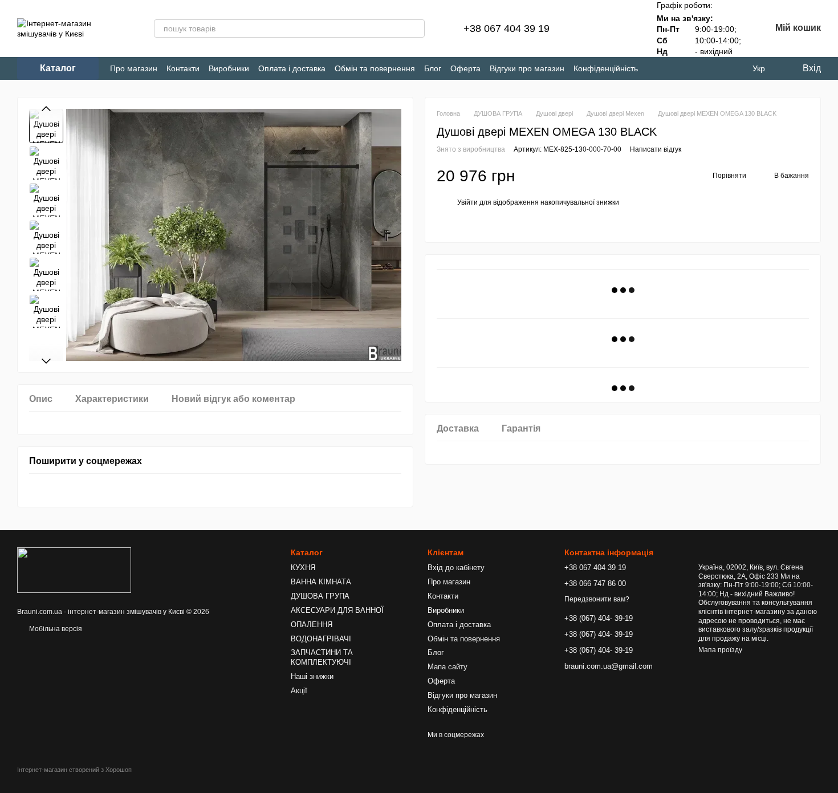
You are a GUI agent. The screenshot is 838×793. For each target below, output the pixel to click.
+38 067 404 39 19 (506, 28)
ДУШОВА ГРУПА (320, 596)
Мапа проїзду (720, 650)
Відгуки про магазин (527, 68)
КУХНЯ (303, 567)
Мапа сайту (447, 666)
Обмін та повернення (375, 68)
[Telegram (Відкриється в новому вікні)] (675, 69)
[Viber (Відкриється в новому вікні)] (694, 69)
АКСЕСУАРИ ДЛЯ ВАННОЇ (337, 610)
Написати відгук (655, 150)
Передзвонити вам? (596, 599)
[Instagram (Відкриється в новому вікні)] (656, 69)
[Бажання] (622, 28)
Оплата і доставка (292, 68)
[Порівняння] (593, 28)
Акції (299, 690)
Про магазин (133, 68)
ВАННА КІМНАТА (321, 582)
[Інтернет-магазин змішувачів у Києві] (74, 570)
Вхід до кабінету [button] (456, 567)
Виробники (229, 68)
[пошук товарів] (415, 28)
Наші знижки (312, 676)
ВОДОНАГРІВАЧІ (321, 639)
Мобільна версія (54, 629)
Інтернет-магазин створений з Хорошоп (74, 769)
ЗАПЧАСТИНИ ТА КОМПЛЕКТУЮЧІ (322, 657)
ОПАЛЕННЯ (311, 624)
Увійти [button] (467, 203)
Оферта (465, 68)
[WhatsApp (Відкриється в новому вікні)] (713, 69)
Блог (432, 68)
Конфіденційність (605, 68)
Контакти (183, 68)
